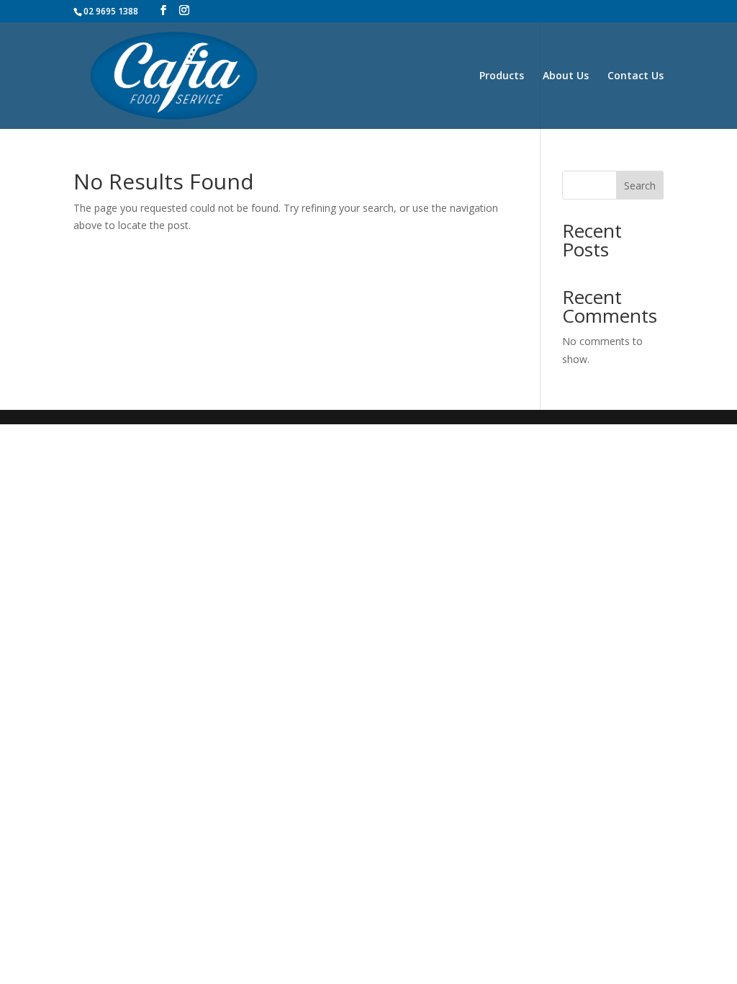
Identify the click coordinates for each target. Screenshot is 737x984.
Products (501, 76)
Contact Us (635, 76)
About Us (566, 76)
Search (640, 185)
